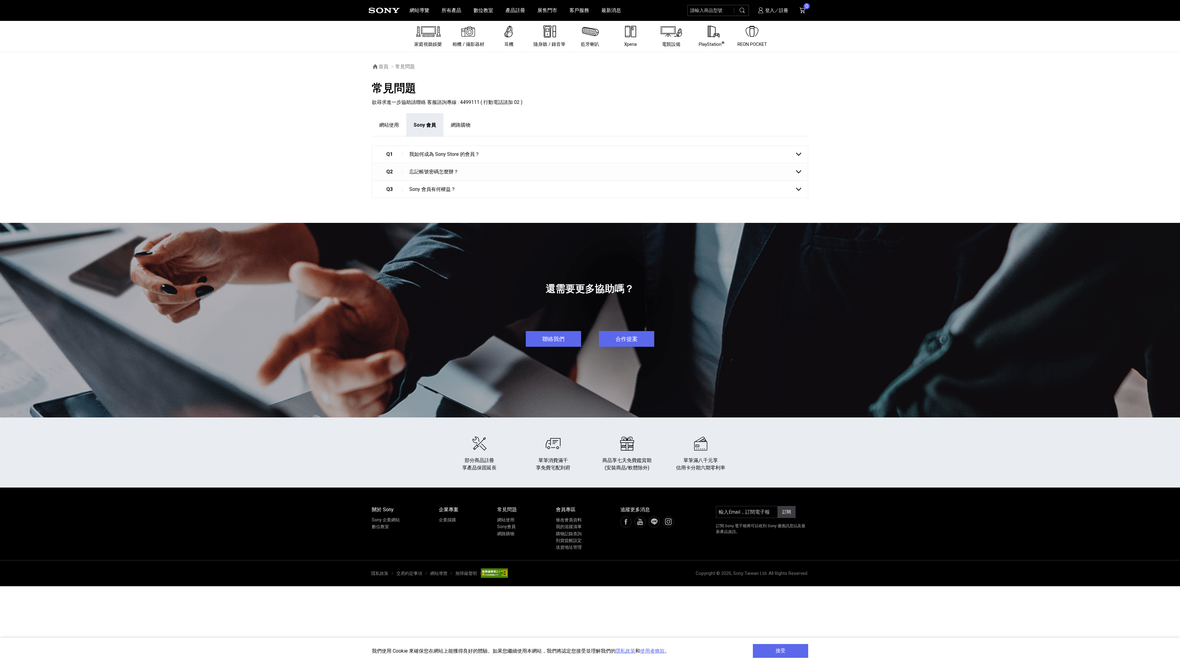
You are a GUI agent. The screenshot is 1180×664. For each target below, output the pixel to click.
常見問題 (507, 509)
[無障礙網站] (494, 573)
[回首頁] (384, 10)
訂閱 (786, 511)
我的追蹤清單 (569, 526)
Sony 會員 (425, 125)
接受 (780, 651)
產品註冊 (515, 10)
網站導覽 (419, 10)
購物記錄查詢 (569, 533)
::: (7, 10)
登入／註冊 (776, 10)
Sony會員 (506, 526)
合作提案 (627, 339)
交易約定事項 (409, 573)
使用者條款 (652, 651)
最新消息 (611, 10)
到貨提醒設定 (569, 540)
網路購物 (460, 125)
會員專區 (566, 509)
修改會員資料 (569, 519)
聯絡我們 (553, 339)
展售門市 (547, 10)
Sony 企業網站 (386, 519)
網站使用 (389, 125)
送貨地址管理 (569, 547)
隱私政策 (625, 651)
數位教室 (483, 10)
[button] (590, 154)
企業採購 (447, 519)
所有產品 (451, 10)
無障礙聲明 (466, 573)
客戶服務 (579, 10)
